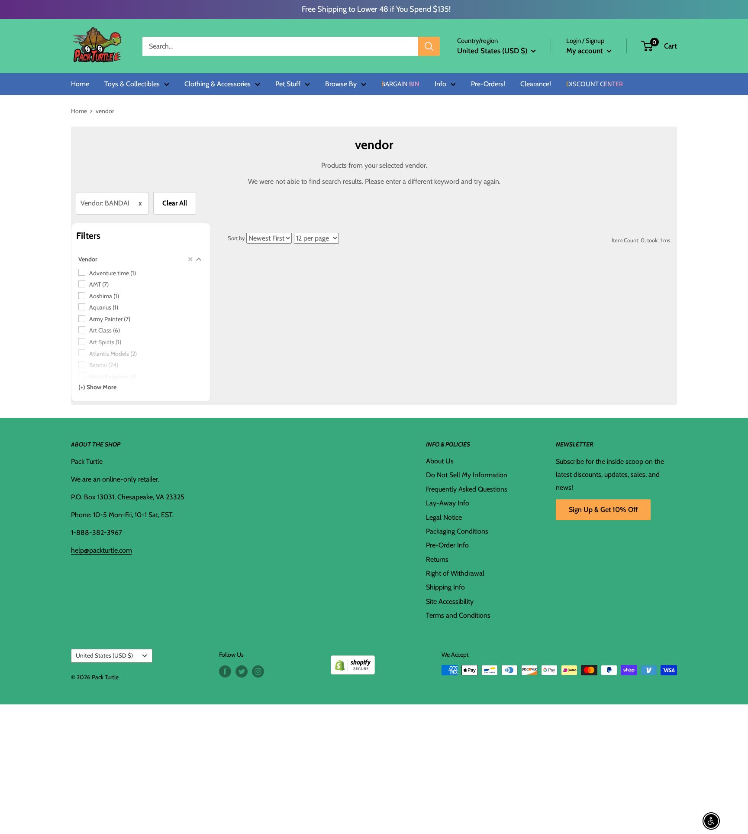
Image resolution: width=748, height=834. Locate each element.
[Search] (429, 46)
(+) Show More (97, 387)
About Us (440, 461)
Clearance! (535, 84)
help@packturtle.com (101, 550)
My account (585, 50)
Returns (437, 559)
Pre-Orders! (488, 84)
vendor (105, 111)
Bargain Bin (400, 84)
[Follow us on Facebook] (225, 671)
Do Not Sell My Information (466, 475)
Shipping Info (445, 587)
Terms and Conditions (458, 615)
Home (80, 84)
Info (440, 84)
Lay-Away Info (447, 503)
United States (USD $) (104, 655)
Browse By (341, 84)
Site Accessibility (450, 601)
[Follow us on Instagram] (258, 671)
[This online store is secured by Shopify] (353, 661)
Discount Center (594, 84)
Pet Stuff (287, 84)
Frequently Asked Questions (466, 489)
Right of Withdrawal (455, 573)
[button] (647, 46)
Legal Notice (444, 517)
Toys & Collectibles (132, 84)
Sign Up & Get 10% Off (603, 509)
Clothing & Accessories (217, 84)
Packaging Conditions (457, 531)
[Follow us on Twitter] (241, 671)
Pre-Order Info (447, 545)
